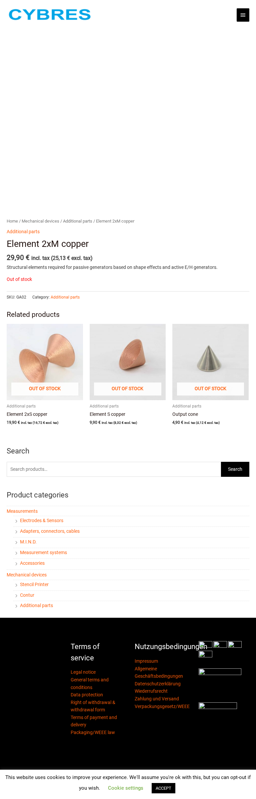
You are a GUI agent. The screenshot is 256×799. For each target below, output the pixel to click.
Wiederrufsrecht (151, 691)
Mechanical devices (27, 574)
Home (12, 221)
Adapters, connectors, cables (50, 531)
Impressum (146, 661)
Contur (27, 595)
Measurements (22, 511)
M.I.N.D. (28, 541)
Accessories (32, 563)
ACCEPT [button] (163, 788)
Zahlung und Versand (157, 698)
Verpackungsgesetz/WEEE (162, 706)
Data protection (87, 694)
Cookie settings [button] (125, 788)
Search (235, 469)
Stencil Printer (34, 584)
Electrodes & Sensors (41, 520)
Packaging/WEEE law (93, 732)
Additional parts (36, 605)
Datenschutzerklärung (158, 683)
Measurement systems (43, 552)
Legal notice (83, 672)
